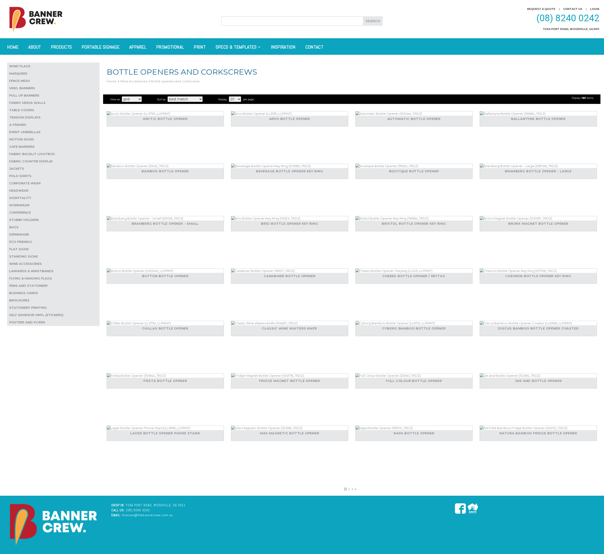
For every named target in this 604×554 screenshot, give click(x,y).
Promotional (170, 47)
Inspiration (283, 47)
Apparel (137, 47)
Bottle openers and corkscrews (175, 81)
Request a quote (541, 9)
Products (61, 47)
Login (594, 9)
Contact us (572, 9)
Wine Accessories (133, 81)
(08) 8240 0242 (567, 18)
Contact (314, 47)
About (34, 47)
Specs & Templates (237, 47)
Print (200, 47)
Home (12, 47)
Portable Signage (100, 47)
